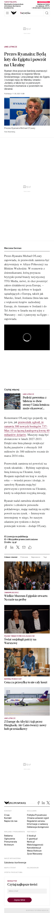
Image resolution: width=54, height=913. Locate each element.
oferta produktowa (13, 872)
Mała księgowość (35, 845)
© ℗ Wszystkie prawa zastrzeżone (21, 539)
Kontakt (8, 818)
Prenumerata (10, 842)
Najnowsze (35, 557)
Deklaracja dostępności (38, 827)
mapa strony (10, 868)
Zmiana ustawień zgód (38, 818)
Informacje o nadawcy (37, 824)
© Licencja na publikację (16, 536)
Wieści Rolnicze (34, 851)
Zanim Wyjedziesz (11, 592)
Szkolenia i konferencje (15, 862)
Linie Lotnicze (10, 47)
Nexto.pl (31, 842)
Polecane (24, 557)
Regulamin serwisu (36, 821)
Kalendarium (33, 868)
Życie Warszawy (34, 854)
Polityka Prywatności (37, 815)
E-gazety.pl (32, 839)
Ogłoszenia (9, 839)
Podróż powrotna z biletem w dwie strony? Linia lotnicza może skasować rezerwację (36, 403)
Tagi (45, 557)
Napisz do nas (10, 821)
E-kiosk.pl (31, 836)
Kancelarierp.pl (34, 848)
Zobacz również (10, 557)
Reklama (8, 836)
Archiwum (9, 845)
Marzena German (12, 248)
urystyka (25, 13)
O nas (7, 815)
